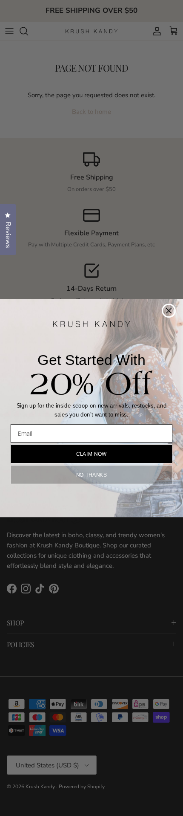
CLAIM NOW (91, 454)
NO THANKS (91, 474)
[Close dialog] (169, 310)
